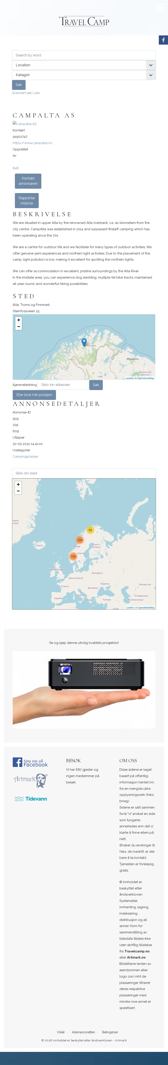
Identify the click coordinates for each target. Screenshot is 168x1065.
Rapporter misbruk (27, 200)
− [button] (18, 326)
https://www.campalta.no (32, 143)
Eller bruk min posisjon (34, 395)
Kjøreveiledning (25, 385)
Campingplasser (25, 456)
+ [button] (18, 320)
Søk (19, 85)
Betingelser (110, 1032)
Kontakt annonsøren (28, 181)
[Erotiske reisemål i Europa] (163, 58)
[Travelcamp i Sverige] (163, 49)
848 (16, 168)
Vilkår (61, 1032)
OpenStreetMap (145, 378)
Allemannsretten (83, 1032)
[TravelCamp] (31, 762)
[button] (160, 7)
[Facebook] (163, 40)
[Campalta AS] (25, 124)
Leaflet (129, 378)
